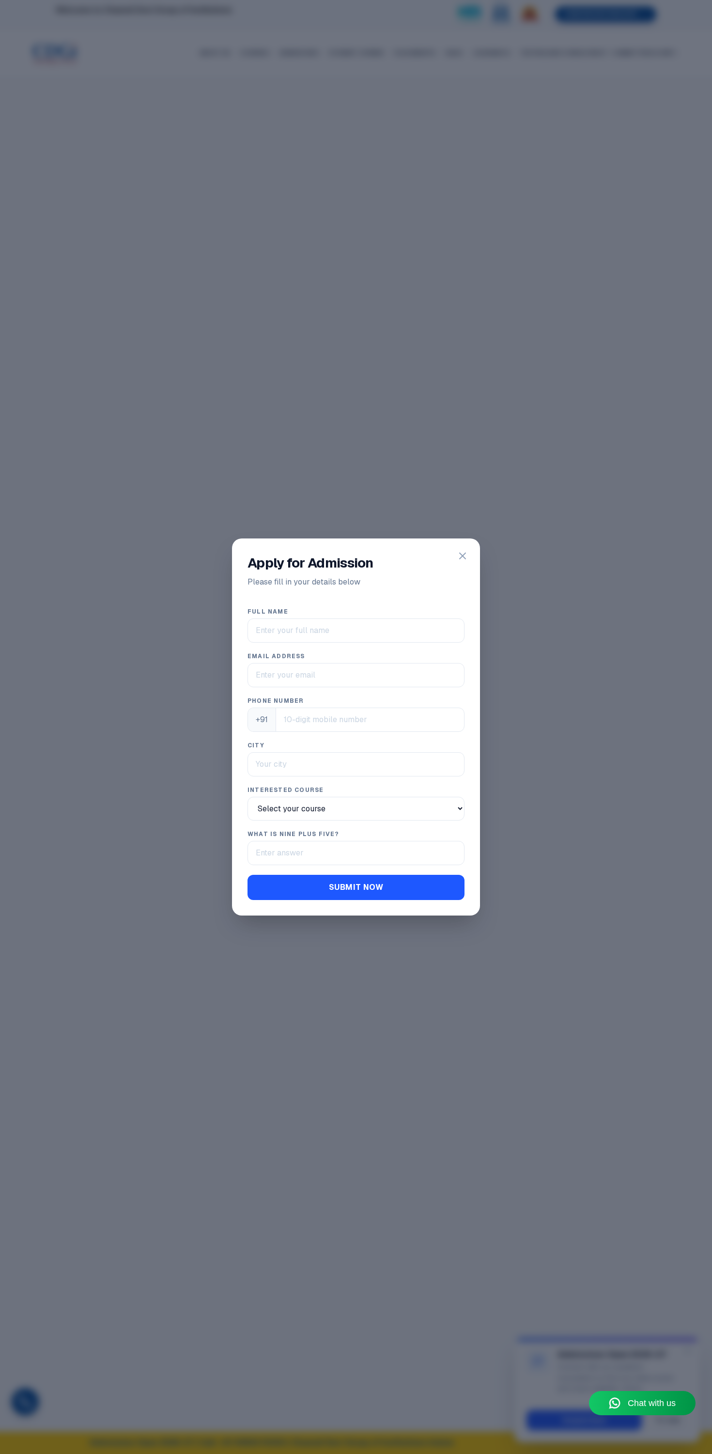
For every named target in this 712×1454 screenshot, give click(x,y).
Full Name (268, 612)
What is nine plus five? (294, 834)
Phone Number (276, 701)
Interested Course (286, 790)
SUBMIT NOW (356, 887)
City (256, 745)
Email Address (276, 656)
